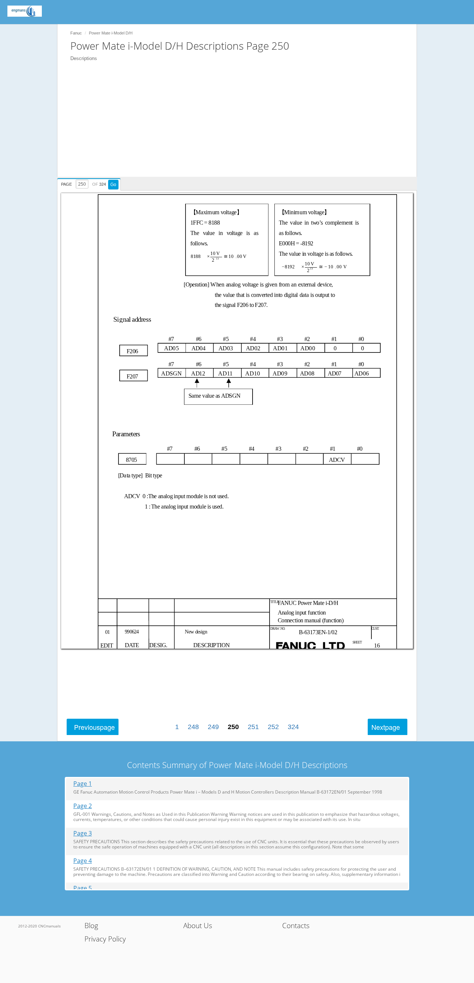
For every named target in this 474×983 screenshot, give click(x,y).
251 (253, 727)
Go (113, 184)
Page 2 (82, 806)
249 (213, 727)
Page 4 (82, 861)
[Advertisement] (240, 125)
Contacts (296, 925)
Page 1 (82, 784)
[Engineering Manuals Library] (25, 11)
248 (193, 727)
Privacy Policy (105, 939)
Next (385, 727)
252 (273, 727)
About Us (197, 925)
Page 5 (82, 888)
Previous (94, 727)
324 (293, 727)
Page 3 (82, 833)
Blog (91, 925)
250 (233, 727)
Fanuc (76, 33)
